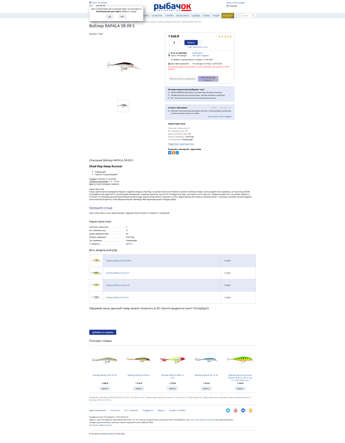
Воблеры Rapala (149, 21)
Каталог (104, 21)
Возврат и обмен (177, 410)
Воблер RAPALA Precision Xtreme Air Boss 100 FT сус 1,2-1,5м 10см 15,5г (240, 378)
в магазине (197, 53)
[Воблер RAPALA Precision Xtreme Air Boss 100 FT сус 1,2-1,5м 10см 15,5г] (240, 372)
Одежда (196, 15)
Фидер (216, 15)
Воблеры (136, 21)
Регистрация (239, 2)
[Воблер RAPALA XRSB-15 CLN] (172, 372)
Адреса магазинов (97, 410)
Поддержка (148, 410)
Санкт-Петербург (99, 2)
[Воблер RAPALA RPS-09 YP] (104, 372)
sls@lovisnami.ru (105, 425)
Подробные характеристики (181, 144)
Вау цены (228, 15)
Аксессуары (182, 15)
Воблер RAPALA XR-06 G (139, 375)
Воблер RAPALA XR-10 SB (206, 375)
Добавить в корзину (102, 332)
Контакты (115, 410)
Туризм (169, 15)
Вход (228, 2)
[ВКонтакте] (169, 152)
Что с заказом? (131, 410)
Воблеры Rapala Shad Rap (169, 21)
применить (208, 78)
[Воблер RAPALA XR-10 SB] (206, 372)
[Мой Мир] (177, 152)
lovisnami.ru (94, 21)
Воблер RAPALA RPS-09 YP (105, 375)
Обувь (206, 15)
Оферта (161, 410)
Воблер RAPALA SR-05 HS (118, 285)
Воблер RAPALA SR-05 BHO (118, 260)
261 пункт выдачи (200, 55)
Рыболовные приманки (120, 21)
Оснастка (157, 15)
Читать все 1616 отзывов (219, 116)
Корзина (233, 6)
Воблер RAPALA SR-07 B (117, 297)
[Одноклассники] (173, 152)
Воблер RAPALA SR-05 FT (118, 273)
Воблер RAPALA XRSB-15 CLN (172, 376)
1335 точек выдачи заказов (202, 419)
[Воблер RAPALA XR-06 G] (138, 372)
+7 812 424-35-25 (97, 6)
